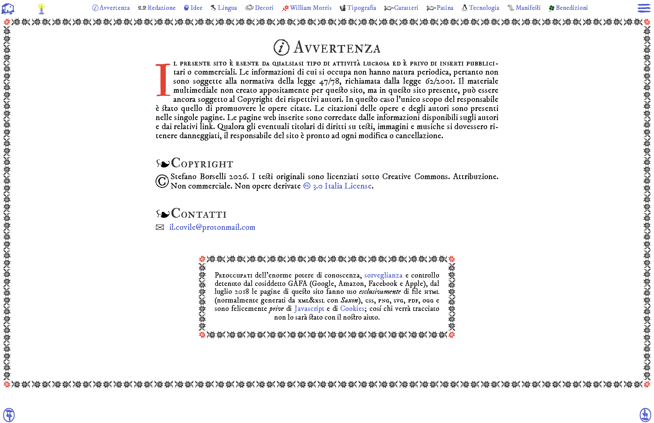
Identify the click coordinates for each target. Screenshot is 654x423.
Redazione (162, 8)
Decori (264, 8)
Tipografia (361, 8)
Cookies (352, 309)
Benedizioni (572, 8)
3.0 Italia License (341, 186)
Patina (444, 8)
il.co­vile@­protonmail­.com (212, 227)
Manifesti (528, 8)
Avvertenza (115, 8)
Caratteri (406, 8)
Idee (196, 8)
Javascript (309, 309)
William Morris (311, 8)
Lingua (227, 8)
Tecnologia (484, 8)
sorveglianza (383, 275)
